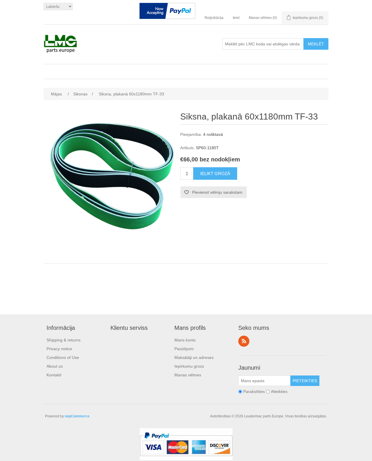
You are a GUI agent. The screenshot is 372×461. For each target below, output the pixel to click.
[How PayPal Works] (167, 12)
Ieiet (236, 18)
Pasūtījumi (184, 348)
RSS (243, 341)
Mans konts (185, 340)
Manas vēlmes (187, 375)
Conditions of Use (62, 357)
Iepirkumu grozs (189, 366)
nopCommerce (77, 416)
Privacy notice (59, 348)
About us (54, 366)
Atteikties (279, 391)
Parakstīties (254, 391)
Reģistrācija (214, 18)
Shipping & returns (63, 340)
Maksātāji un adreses (194, 357)
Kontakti (53, 375)
